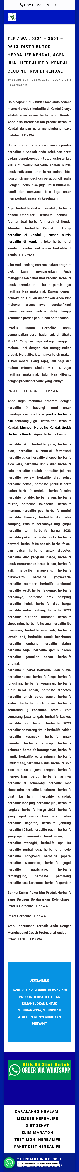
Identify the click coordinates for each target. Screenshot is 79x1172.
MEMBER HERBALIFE (37, 1118)
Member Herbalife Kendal (40, 427)
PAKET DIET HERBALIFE (37, 1146)
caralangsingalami (37, 1111)
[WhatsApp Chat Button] (9, 1162)
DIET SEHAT (37, 1125)
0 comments (19, 84)
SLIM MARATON (37, 1132)
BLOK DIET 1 (62, 79)
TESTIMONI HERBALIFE (37, 1139)
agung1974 (20, 79)
